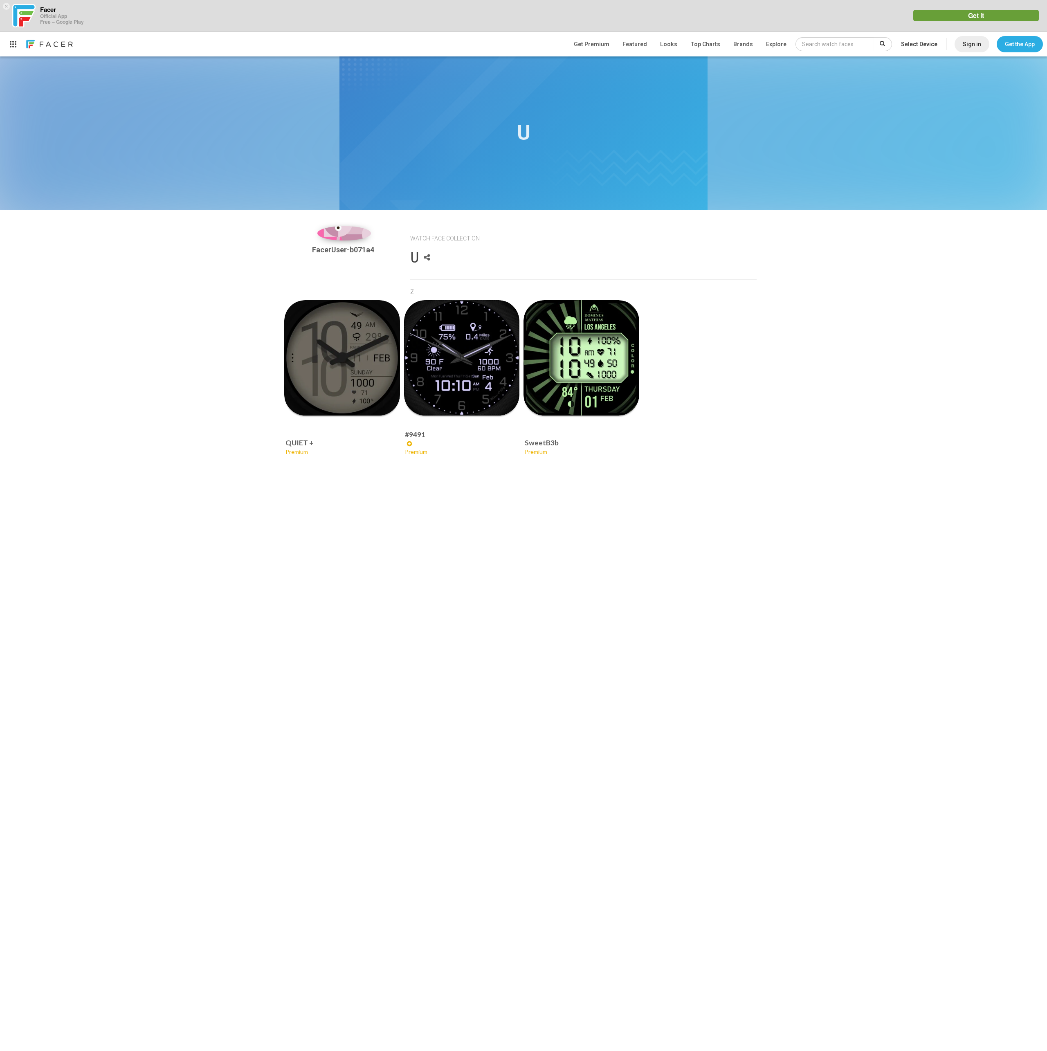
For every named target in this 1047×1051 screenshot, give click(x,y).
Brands (743, 44)
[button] (1020, 44)
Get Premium (591, 44)
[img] (344, 233)
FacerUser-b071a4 (344, 249)
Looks (668, 44)
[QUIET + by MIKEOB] (342, 358)
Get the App (1020, 44)
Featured (634, 44)
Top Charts (705, 44)
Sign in (972, 44)
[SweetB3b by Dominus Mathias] (581, 358)
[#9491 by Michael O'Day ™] (462, 358)
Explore (776, 44)
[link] (49, 44)
